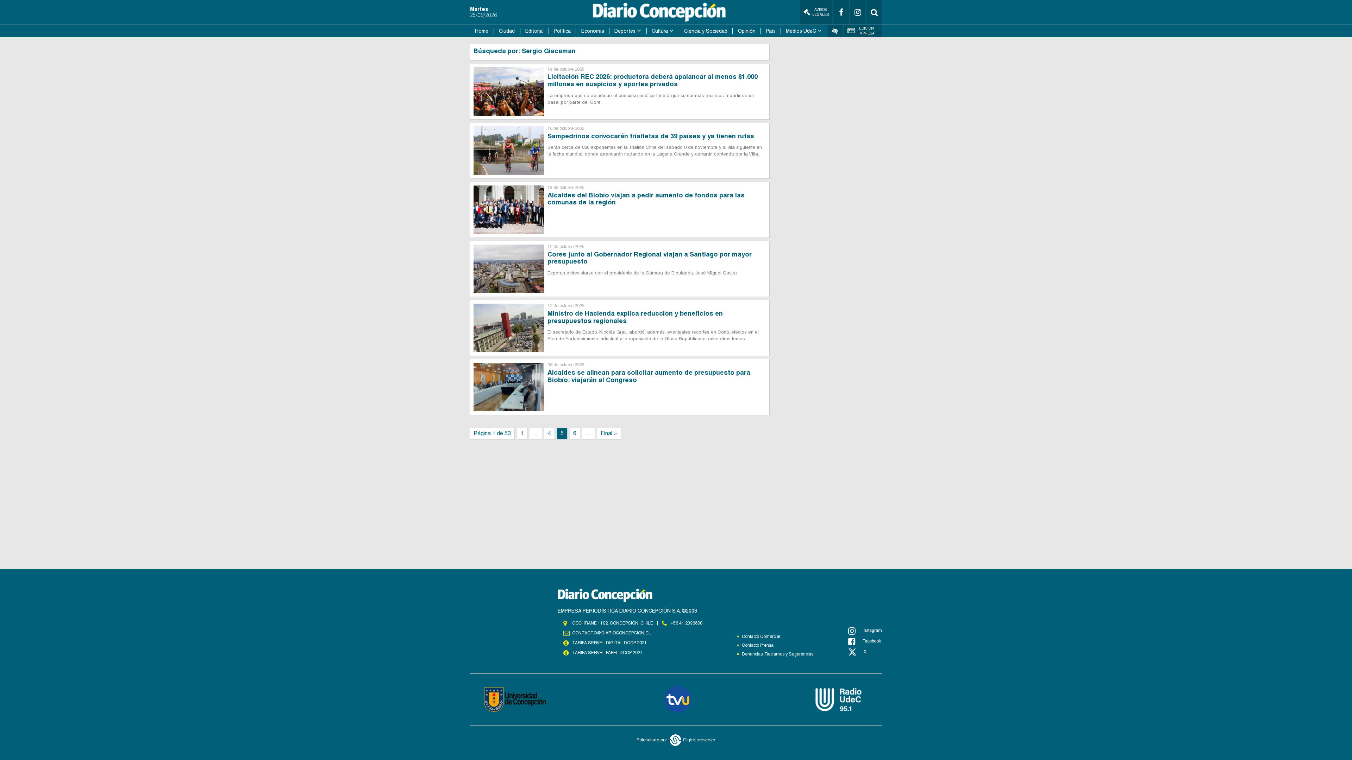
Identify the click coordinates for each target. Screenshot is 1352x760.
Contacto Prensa (758, 645)
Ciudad (507, 31)
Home (481, 31)
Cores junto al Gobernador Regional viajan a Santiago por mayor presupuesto (649, 258)
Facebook (872, 641)
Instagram (872, 630)
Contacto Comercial (761, 636)
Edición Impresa (866, 30)
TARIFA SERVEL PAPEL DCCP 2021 (607, 652)
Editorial (534, 31)
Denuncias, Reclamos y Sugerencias (777, 654)
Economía (592, 31)
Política (562, 31)
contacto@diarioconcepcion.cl (611, 633)
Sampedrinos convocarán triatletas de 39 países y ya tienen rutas (650, 136)
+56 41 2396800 (686, 623)
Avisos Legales (820, 12)
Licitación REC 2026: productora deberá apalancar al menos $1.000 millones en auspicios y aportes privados (652, 80)
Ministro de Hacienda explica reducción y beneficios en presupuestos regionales (635, 317)
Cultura (660, 31)
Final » (609, 433)
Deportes (625, 31)
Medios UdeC (801, 31)
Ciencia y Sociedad (705, 31)
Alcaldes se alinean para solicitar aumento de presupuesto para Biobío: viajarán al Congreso (648, 376)
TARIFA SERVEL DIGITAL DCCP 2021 (609, 642)
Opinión (747, 31)
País (771, 31)
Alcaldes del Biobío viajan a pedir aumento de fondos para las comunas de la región (646, 198)
